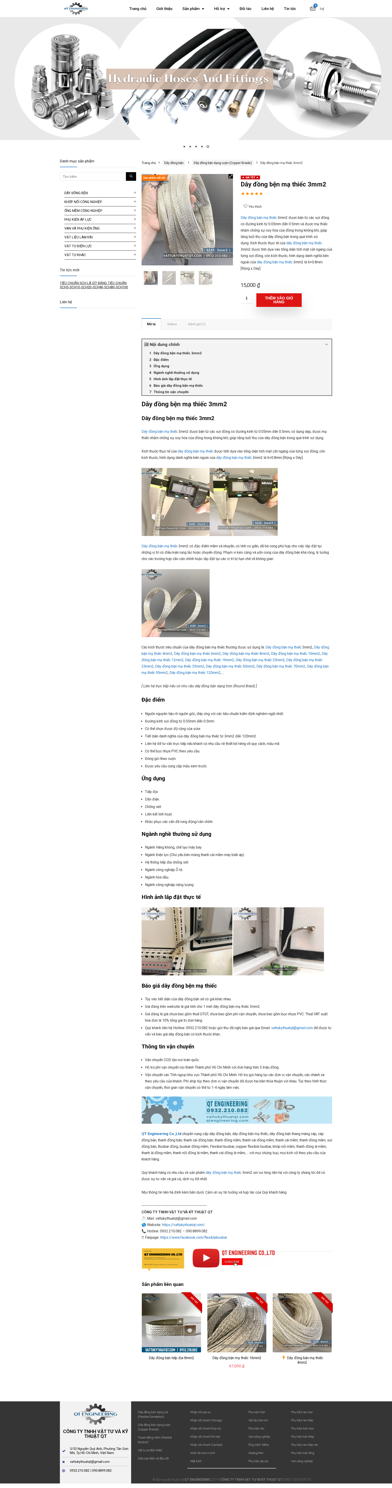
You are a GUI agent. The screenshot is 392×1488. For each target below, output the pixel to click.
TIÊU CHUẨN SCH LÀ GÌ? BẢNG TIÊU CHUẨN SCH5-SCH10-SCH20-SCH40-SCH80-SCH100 (94, 285)
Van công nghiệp (259, 1436)
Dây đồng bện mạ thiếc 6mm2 (197, 653)
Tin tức (290, 8)
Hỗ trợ (219, 8)
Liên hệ (268, 8)
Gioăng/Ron (255, 1452)
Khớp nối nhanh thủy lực (205, 1428)
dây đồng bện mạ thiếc (304, 243)
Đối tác (246, 8)
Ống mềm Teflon (258, 1444)
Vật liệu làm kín (78, 237)
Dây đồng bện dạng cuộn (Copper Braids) (223, 162)
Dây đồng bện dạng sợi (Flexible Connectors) (153, 1414)
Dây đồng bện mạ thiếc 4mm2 (305, 1360)
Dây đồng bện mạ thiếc (259, 217)
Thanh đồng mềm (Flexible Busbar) (155, 1440)
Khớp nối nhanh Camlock (206, 1444)
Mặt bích (195, 1461)
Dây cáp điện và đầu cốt (153, 1458)
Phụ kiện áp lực (78, 219)
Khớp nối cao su (200, 1412)
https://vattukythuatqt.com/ (183, 1224)
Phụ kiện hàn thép (302, 1436)
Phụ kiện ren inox (302, 1412)
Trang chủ (137, 8)
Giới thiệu (164, 8)
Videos (172, 324)
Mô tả (151, 324)
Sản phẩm (191, 8)
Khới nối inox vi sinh (202, 1452)
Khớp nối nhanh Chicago (206, 1420)
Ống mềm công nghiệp (83, 210)
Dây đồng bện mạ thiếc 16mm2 (209, 659)
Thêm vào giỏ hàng (279, 300)
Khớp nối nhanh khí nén (205, 1436)
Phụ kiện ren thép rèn (304, 1444)
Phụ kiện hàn (256, 1412)
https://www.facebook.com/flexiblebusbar (193, 1237)
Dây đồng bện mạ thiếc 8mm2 (246, 653)
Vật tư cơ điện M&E (150, 1450)
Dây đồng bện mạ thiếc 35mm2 (179, 666)
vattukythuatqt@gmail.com (292, 1027)
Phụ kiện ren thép (302, 1420)
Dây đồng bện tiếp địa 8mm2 (171, 1358)
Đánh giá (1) (197, 324)
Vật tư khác (75, 255)
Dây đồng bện (174, 162)
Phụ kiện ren (256, 1428)
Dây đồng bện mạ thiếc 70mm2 (280, 666)
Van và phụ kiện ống (82, 228)
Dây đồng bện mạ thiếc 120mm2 (194, 672)
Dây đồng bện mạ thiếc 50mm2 (230, 666)
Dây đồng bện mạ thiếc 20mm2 (260, 659)
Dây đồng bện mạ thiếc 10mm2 (295, 653)
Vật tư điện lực (78, 246)
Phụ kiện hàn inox (302, 1428)
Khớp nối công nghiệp (83, 202)
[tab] (151, 323)
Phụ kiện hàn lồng (302, 1452)
